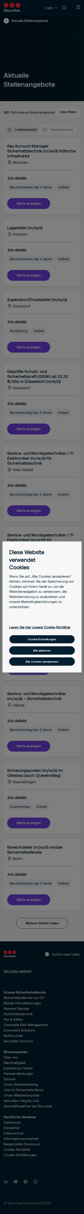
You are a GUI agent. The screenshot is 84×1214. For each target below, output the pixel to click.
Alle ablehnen (42, 650)
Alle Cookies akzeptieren (42, 661)
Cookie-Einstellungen (42, 639)
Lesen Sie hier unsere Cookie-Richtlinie (39, 627)
